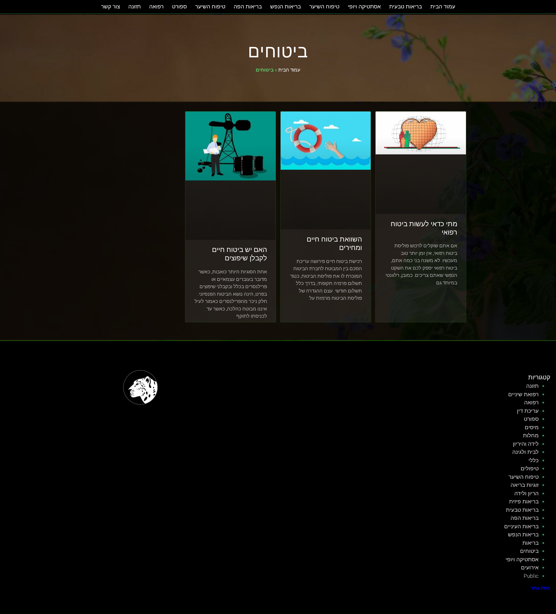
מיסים (532, 427)
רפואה (156, 6)
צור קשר (110, 6)
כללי (533, 460)
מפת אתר (540, 588)
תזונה (134, 6)
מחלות (531, 435)
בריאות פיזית (524, 501)
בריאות (530, 543)
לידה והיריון (526, 444)
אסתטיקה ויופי (364, 6)
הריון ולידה (526, 493)
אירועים (530, 567)
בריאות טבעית (405, 6)
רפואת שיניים (523, 394)
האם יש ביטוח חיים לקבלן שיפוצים (239, 254)
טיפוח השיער (324, 6)
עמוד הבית (442, 6)
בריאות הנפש (285, 6)
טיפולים (530, 468)
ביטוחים (529, 551)
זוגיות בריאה (525, 485)
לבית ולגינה (525, 452)
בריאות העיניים (521, 526)
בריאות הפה (248, 6)
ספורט (179, 6)
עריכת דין (528, 410)
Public (531, 576)
